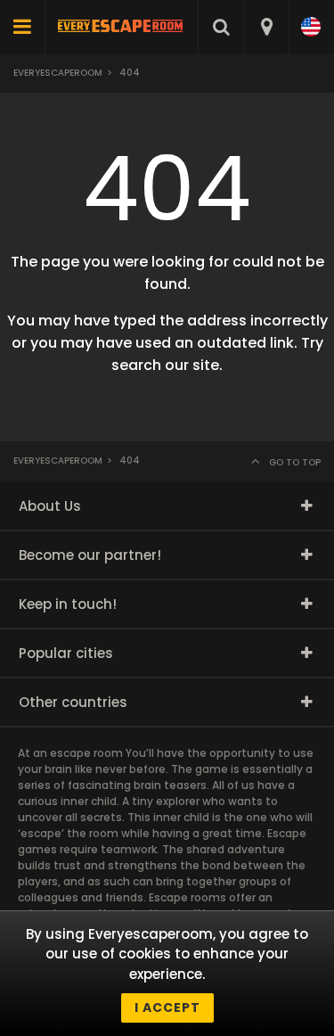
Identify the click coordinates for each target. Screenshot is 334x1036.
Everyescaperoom (57, 72)
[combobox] (266, 26)
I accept (167, 1007)
